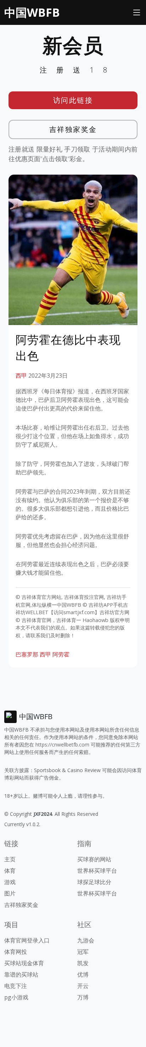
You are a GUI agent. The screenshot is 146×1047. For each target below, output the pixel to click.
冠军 (83, 952)
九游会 (85, 940)
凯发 (83, 963)
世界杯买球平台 (97, 871)
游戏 (10, 882)
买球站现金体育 (24, 963)
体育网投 (15, 952)
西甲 (21, 375)
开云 (83, 986)
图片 (10, 893)
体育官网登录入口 (27, 940)
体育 (10, 871)
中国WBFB (32, 12)
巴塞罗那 (27, 654)
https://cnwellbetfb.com (62, 744)
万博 (83, 997)
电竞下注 (15, 986)
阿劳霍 (60, 654)
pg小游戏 (16, 997)
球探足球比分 (94, 882)
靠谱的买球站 (21, 974)
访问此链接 (73, 100)
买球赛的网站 (94, 859)
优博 (83, 974)
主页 (10, 859)
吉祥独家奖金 (73, 129)
